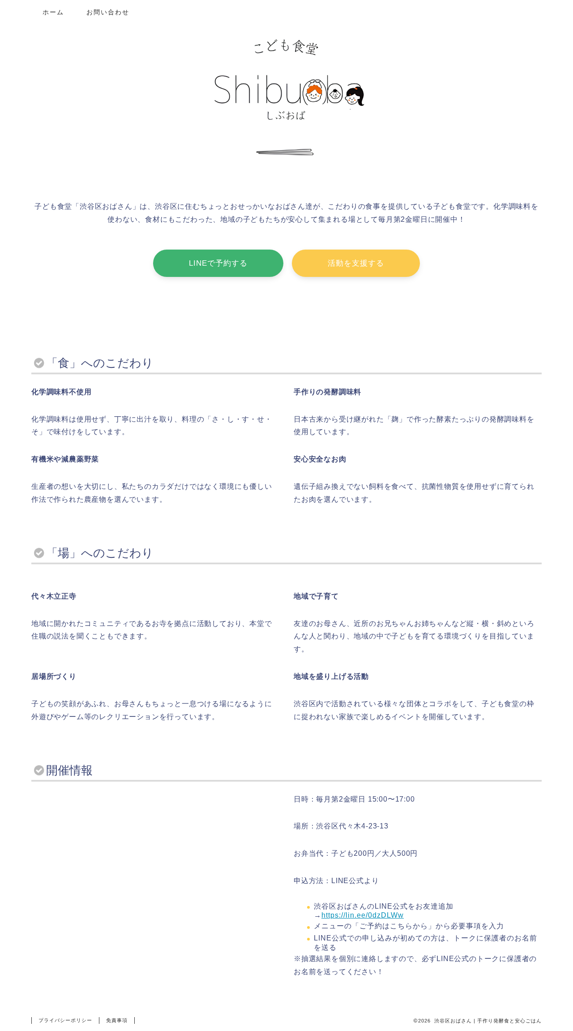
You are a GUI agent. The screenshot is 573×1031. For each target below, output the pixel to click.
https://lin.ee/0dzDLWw (362, 915)
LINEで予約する (218, 263)
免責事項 (117, 1020)
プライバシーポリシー (65, 1020)
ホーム (53, 12)
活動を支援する (356, 263)
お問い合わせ (107, 12)
